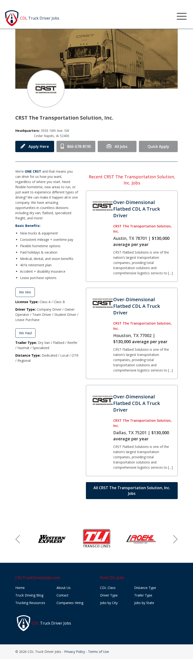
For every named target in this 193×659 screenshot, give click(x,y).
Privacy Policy (74, 651)
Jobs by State (144, 603)
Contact (62, 595)
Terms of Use (98, 651)
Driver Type (109, 595)
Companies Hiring (69, 603)
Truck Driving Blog (29, 595)
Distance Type (145, 587)
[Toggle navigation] (181, 16)
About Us (63, 587)
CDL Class (108, 587)
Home (20, 587)
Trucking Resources (30, 603)
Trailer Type (143, 595)
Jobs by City (109, 603)
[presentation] (17, 539)
